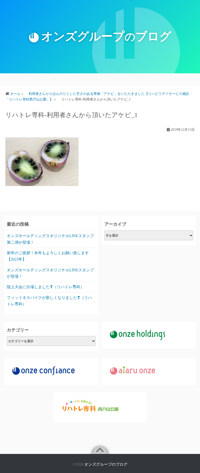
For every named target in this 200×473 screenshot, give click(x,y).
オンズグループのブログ (105, 464)
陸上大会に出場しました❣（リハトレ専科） (45, 287)
